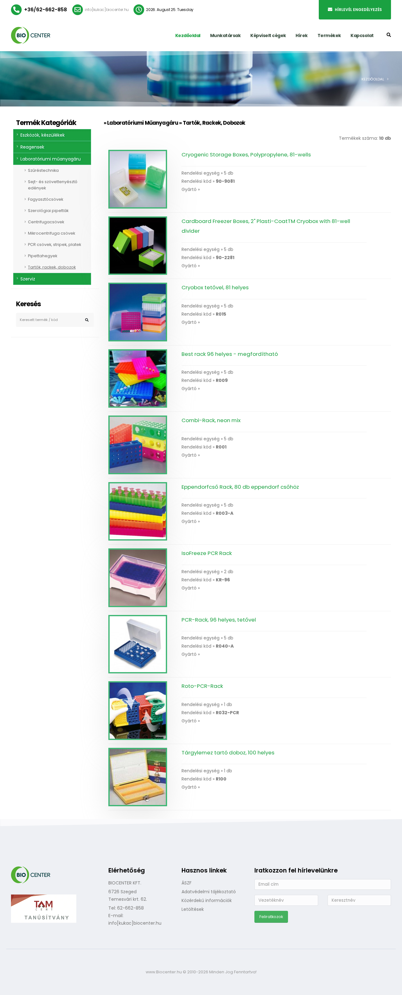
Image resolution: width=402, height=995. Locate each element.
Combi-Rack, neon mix (211, 420)
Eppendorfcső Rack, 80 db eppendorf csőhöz (240, 487)
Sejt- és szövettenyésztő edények (52, 185)
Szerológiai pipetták (48, 210)
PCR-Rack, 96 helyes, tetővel (219, 619)
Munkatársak (225, 35)
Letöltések (193, 909)
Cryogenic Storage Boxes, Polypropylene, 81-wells (246, 154)
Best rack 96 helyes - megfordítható (230, 354)
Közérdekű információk (207, 900)
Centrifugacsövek (46, 222)
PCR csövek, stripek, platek (54, 244)
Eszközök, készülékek (42, 135)
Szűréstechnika (43, 170)
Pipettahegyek (42, 255)
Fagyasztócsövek (45, 199)
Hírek (302, 35)
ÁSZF (187, 883)
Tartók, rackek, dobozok (52, 267)
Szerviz (27, 279)
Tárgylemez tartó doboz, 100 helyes (228, 752)
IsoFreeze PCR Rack (207, 553)
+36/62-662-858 (45, 9)
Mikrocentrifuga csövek (51, 233)
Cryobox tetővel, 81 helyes (215, 287)
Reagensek (32, 147)
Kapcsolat (362, 35)
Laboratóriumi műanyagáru (50, 159)
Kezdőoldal (187, 35)
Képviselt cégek (268, 35)
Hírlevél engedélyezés (358, 9)
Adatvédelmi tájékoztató (209, 892)
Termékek (329, 35)
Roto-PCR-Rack (202, 686)
